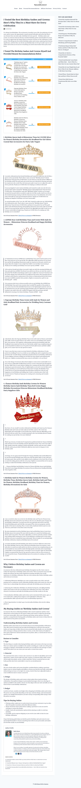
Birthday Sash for (12, 478)
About (20, 8)
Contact (64, 8)
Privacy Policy (57, 8)
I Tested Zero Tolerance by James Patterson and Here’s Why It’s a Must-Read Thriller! (24, 765)
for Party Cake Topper (31, 142)
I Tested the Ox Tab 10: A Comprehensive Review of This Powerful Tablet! (66, 55)
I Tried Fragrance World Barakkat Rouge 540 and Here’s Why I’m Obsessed (67, 35)
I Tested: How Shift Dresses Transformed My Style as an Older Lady (67, 81)
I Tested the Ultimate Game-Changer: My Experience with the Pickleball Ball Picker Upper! (25, 763)
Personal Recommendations (31, 8)
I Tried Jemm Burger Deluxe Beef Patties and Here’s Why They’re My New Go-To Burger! (67, 48)
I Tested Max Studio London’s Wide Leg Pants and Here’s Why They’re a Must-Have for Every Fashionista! (26, 760)
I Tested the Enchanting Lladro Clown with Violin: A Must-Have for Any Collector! (68, 28)
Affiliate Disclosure (46, 8)
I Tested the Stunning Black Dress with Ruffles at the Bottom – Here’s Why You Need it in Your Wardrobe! (26, 768)
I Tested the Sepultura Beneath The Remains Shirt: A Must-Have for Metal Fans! (68, 21)
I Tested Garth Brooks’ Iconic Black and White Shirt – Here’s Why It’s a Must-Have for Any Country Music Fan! (68, 62)
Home (16, 8)
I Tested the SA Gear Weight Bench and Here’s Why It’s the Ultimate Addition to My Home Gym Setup (68, 69)
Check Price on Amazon (44, 67)
